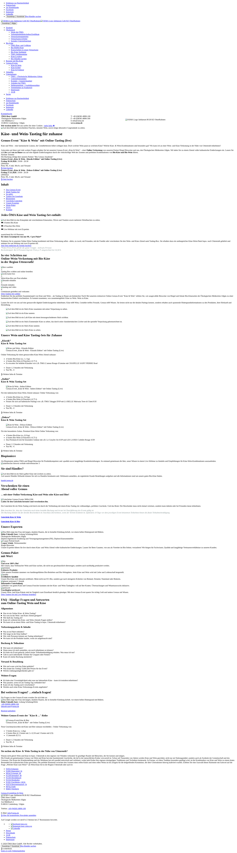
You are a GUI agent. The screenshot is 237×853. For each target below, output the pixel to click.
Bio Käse (9, 43)
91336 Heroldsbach (13, 778)
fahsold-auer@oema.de (10, 706)
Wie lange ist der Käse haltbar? (15, 634)
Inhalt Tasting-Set (13, 192)
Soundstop (11, 17)
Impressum (10, 839)
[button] (118, 361)
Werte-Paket (10, 205)
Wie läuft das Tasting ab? (13, 618)
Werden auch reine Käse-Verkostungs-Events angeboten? (25, 687)
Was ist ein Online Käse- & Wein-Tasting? (19, 613)
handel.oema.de (7, 480)
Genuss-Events (12, 63)
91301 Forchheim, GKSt (15, 782)
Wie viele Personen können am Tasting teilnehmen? (23, 636)
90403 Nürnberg (12, 789)
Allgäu (14, 23)
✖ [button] (54, 126)
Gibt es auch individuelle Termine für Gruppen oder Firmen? (26, 655)
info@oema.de (13, 813)
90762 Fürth (11, 787)
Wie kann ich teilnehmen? (13, 648)
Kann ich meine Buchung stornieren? (17, 657)
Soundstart (20, 17)
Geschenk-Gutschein (14, 201)
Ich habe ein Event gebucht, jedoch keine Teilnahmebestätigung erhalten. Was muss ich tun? (39, 652)
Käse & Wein (18, 793)
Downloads (10, 833)
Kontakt (4, 114)
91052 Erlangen (12, 769)
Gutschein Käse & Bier (10, 521)
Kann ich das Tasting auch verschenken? (19, 685)
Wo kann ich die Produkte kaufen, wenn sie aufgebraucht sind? (27, 638)
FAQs (8, 207)
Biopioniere (10, 199)
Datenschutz (11, 837)
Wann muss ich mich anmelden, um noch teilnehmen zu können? (28, 650)
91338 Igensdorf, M (13, 775)
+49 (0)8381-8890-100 (17, 809)
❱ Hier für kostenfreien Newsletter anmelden (18, 815)
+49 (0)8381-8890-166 (10, 704)
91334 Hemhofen (13, 780)
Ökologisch (10, 30)
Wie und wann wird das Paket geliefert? (18, 666)
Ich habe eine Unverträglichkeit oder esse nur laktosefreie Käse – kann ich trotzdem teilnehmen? (40, 680)
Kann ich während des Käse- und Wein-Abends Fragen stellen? (28, 620)
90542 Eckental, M (13, 773)
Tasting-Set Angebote (14, 196)
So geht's (9, 194)
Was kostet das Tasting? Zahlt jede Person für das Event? (25, 669)
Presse (8, 831)
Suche (9, 114)
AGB (8, 835)
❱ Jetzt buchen (7, 168)
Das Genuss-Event (13, 190)
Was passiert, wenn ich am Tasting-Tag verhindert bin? (24, 683)
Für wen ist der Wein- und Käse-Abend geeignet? (22, 616)
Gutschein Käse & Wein (11, 517)
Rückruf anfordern (8, 711)
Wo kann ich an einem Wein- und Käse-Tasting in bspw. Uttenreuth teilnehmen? (34, 622)
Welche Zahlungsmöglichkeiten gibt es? (18, 671)
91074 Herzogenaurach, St (16, 784)
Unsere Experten (12, 203)
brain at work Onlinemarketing (13, 851)
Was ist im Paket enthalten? (13, 632)
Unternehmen (11, 74)
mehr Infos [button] (48, 126)
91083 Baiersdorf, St (14, 771)
